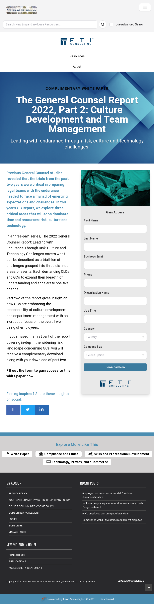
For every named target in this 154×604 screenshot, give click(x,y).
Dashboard (107, 599)
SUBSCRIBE (15, 525)
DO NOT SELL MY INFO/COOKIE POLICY (31, 506)
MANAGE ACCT (17, 531)
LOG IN (13, 519)
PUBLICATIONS (17, 561)
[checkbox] (111, 24)
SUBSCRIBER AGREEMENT (24, 512)
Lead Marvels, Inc (74, 599)
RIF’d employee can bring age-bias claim (105, 513)
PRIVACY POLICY (18, 493)
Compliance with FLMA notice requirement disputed (112, 519)
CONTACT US (17, 555)
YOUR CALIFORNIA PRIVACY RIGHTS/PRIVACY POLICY (39, 499)
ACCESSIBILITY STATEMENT (25, 567)
